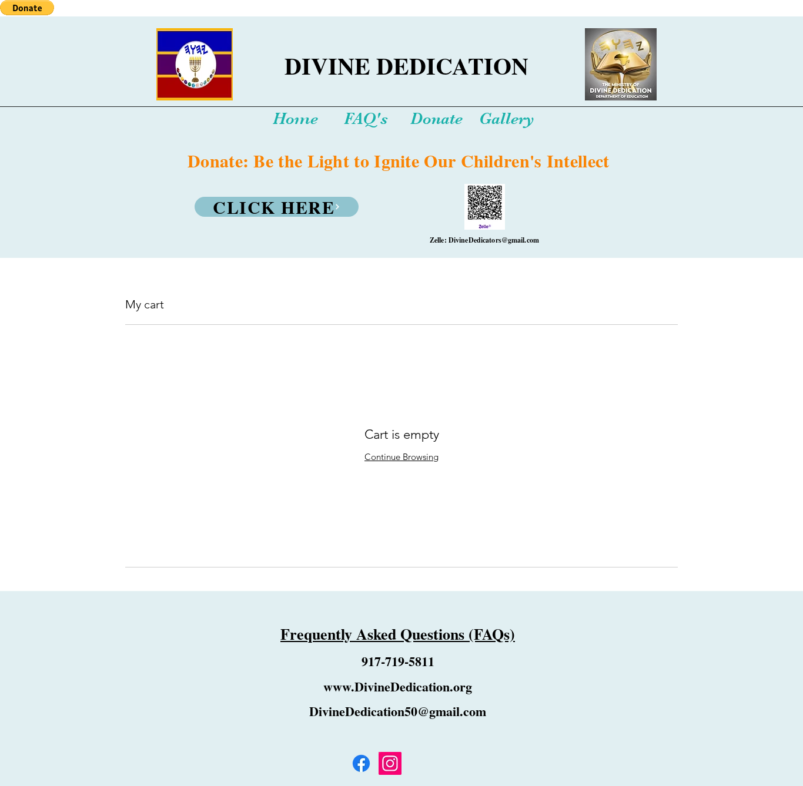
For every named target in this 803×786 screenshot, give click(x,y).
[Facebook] (361, 763)
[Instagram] (390, 763)
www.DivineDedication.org (397, 686)
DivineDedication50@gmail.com (397, 711)
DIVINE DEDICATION (406, 65)
